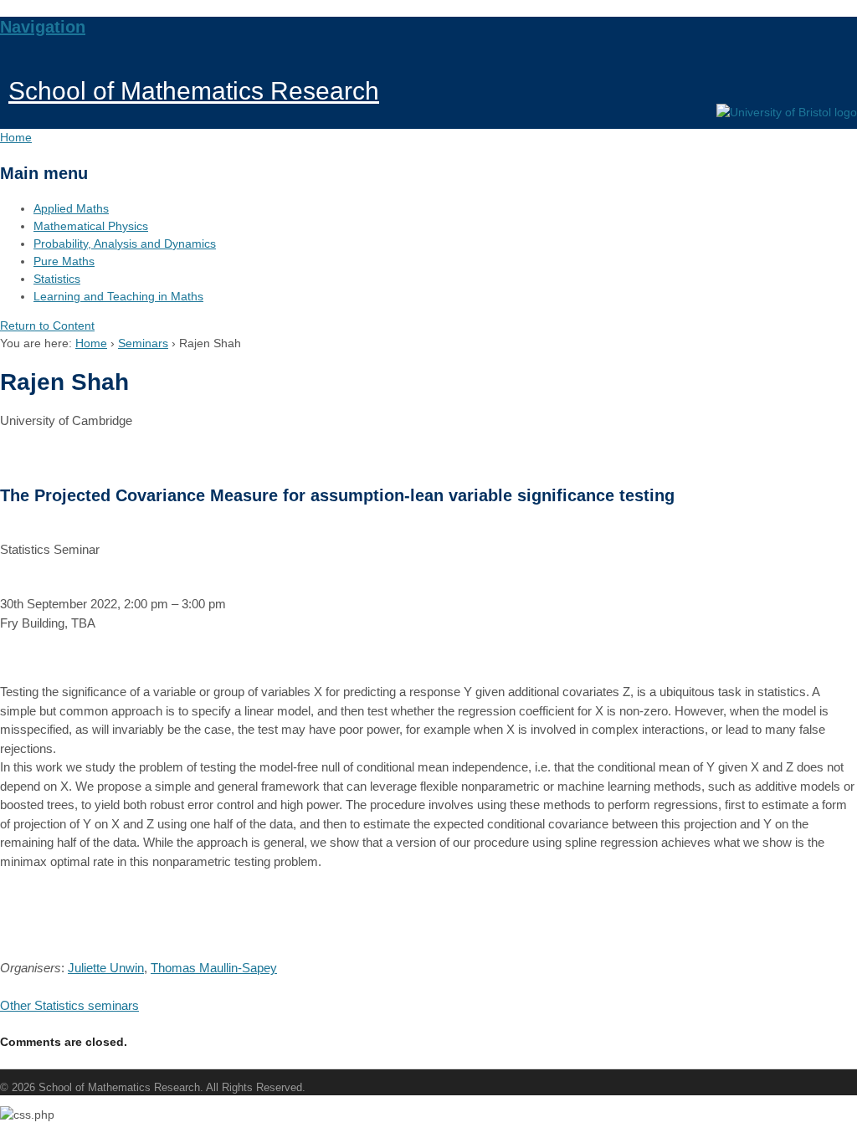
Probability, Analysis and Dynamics (124, 243)
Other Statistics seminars (69, 1005)
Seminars (143, 343)
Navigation (42, 27)
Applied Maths (71, 208)
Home (91, 343)
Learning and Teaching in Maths (118, 296)
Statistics (56, 278)
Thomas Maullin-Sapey (214, 968)
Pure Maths (64, 261)
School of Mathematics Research (193, 91)
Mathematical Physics (90, 226)
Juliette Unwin (106, 968)
